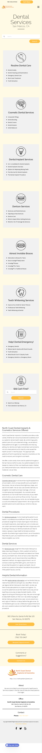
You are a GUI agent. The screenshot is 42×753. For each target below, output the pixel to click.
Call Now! (26, 2)
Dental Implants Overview (15, 167)
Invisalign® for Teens (14, 266)
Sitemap (25, 723)
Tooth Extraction (13, 81)
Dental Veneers (12, 125)
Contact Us (21, 661)
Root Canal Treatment (14, 78)
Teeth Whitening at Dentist (15, 310)
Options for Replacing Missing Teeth (18, 169)
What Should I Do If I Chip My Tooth (18, 354)
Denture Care (12, 216)
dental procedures (10, 517)
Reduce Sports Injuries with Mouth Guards (20, 349)
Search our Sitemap (13, 403)
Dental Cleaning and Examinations (18, 73)
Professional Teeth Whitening (16, 307)
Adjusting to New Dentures (15, 214)
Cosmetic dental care (9, 481)
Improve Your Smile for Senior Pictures (19, 305)
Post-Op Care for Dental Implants (17, 172)
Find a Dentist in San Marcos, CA (17, 406)
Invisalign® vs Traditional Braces (17, 269)
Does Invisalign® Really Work (16, 260)
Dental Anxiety (12, 70)
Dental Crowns (12, 122)
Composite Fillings (13, 117)
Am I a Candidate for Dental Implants (18, 164)
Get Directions (21, 624)
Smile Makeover (12, 128)
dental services (9, 549)
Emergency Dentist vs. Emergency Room (19, 357)
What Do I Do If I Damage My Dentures (19, 222)
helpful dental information (16, 580)
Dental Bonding (12, 120)
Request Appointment (21, 642)
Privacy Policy (19, 723)
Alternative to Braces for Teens (17, 258)
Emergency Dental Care (14, 75)
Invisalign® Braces (13, 263)
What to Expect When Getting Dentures (19, 219)
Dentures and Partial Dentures (16, 211)
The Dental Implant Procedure (17, 175)
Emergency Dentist (13, 346)
